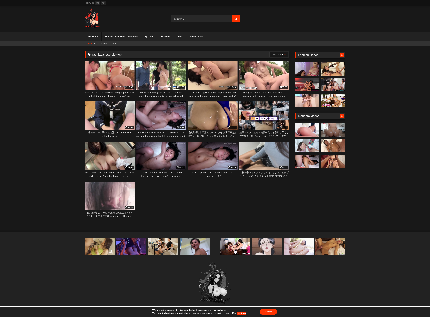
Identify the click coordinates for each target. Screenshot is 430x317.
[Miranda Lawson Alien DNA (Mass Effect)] (131, 246)
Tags (150, 36)
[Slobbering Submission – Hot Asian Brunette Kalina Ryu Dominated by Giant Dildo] (333, 69)
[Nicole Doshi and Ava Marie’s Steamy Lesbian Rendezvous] (307, 69)
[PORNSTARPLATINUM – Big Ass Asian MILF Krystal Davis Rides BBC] (333, 161)
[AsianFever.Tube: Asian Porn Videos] (93, 19)
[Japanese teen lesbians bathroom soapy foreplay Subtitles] (307, 100)
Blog (180, 36)
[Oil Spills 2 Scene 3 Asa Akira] (333, 146)
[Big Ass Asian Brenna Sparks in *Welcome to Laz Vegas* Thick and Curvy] (307, 130)
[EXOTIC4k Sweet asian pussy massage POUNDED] (299, 246)
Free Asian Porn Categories (123, 36)
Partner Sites (196, 36)
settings (241, 313)
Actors (167, 36)
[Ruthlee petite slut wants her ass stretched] (333, 130)
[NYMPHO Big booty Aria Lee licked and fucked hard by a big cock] (307, 146)
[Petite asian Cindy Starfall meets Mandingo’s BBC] (195, 246)
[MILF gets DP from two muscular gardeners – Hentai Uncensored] (267, 246)
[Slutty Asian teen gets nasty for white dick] (307, 161)
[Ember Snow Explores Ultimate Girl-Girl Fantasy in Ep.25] (307, 85)
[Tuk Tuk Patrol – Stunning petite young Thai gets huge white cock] (330, 246)
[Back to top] (419, 307)
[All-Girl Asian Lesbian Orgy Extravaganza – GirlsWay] (333, 85)
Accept (268, 311)
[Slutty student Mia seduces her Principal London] (235, 246)
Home (95, 36)
